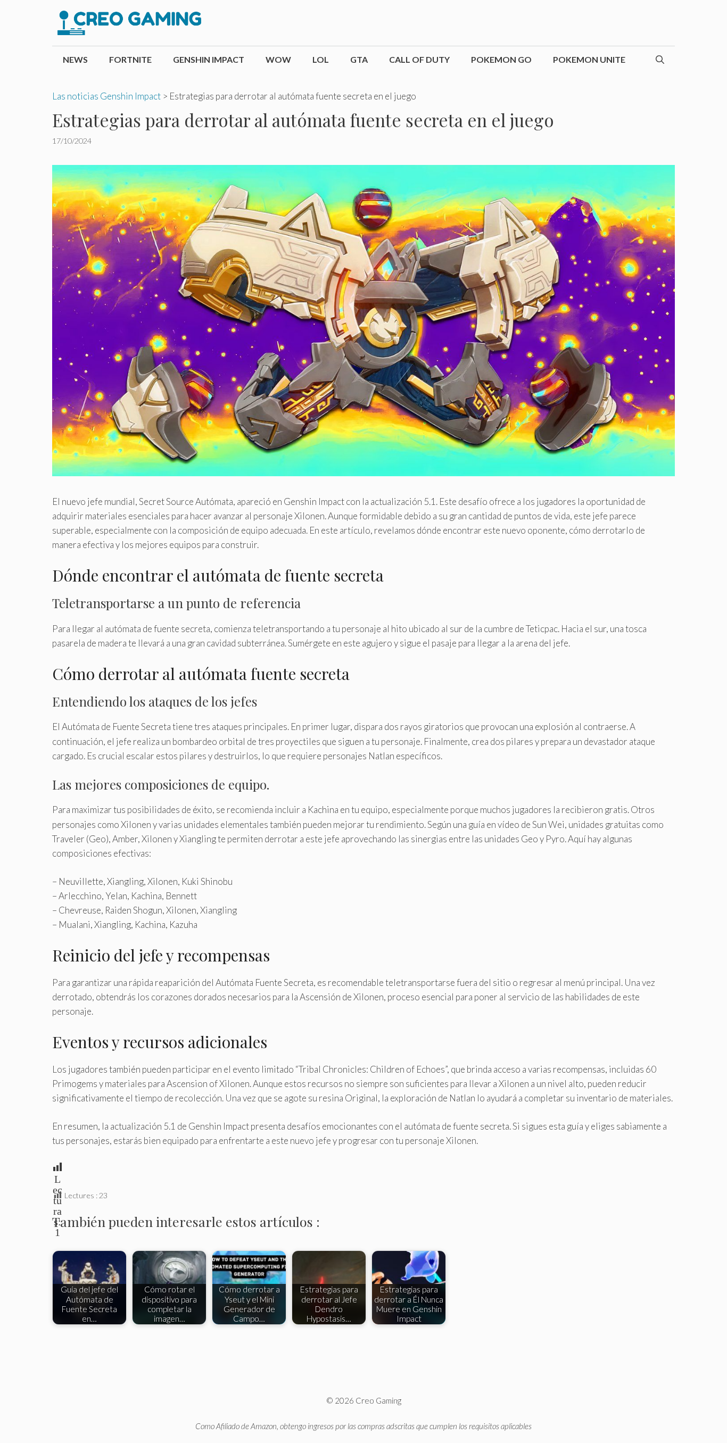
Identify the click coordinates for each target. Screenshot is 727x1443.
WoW (278, 59)
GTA (359, 59)
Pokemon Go (501, 59)
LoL (320, 59)
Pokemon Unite (589, 59)
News (75, 59)
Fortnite (130, 59)
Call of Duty (419, 59)
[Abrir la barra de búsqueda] (660, 59)
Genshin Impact (208, 59)
